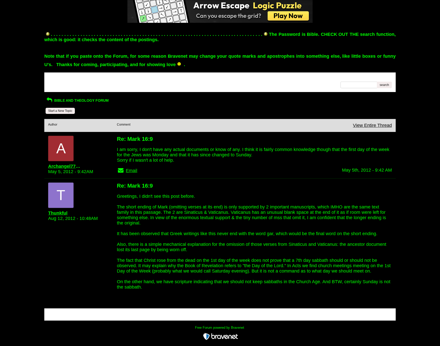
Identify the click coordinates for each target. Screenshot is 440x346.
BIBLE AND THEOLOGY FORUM (81, 100)
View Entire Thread (372, 125)
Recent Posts (57, 83)
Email (131, 170)
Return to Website (60, 78)
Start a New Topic (60, 111)
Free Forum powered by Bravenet (220, 327)
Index (81, 78)
